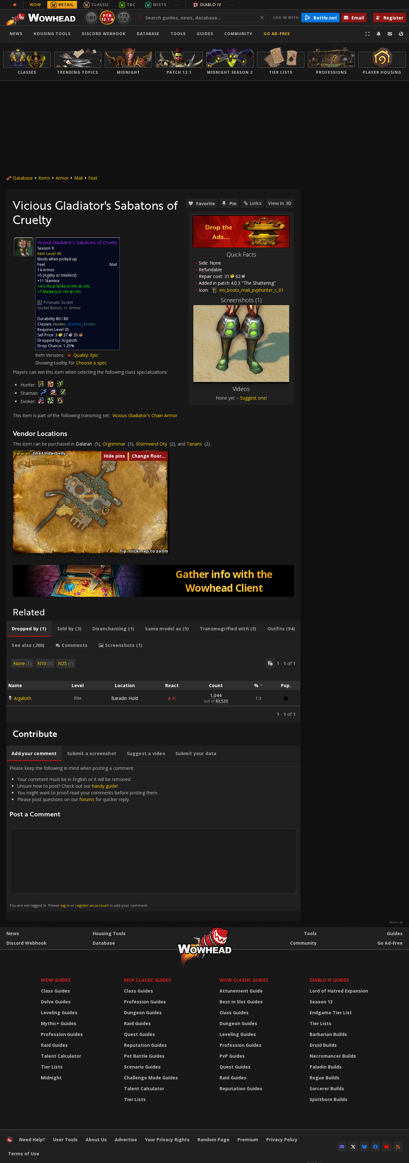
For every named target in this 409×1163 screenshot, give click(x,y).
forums (86, 799)
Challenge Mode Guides (151, 1078)
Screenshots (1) (241, 300)
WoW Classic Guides (244, 980)
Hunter (59, 324)
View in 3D (279, 203)
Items (44, 178)
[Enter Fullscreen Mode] (367, 34)
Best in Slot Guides (241, 1002)
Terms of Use (23, 1154)
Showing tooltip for (55, 363)
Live (91, 17)
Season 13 (321, 1002)
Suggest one (253, 398)
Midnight (51, 1078)
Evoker (90, 324)
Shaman (74, 324)
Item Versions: (50, 355)
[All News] (15, 5)
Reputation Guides (145, 1045)
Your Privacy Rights (167, 1140)
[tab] (29, 629)
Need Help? (32, 1140)
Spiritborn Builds (328, 1099)
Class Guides (55, 991)
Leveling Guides (59, 1012)
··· (176, 4)
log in (65, 905)
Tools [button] (178, 33)
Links (255, 203)
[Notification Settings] (378, 34)
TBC (131, 4)
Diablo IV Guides (329, 980)
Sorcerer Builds (327, 1088)
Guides (205, 33)
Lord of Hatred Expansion (339, 991)
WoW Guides (56, 980)
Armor (62, 178)
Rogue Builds (324, 1078)
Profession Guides (62, 1034)
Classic (100, 4)
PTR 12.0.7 (123, 17)
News (16, 33)
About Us (96, 1140)
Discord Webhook (104, 33)
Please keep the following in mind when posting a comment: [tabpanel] (84, 836)
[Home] (42, 18)
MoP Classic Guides (147, 980)
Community (238, 33)
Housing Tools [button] (52, 33)
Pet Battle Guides (144, 1056)
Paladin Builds (326, 1067)
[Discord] (342, 1147)
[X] (353, 1147)
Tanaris (194, 444)
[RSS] (398, 1147)
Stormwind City (151, 444)
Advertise (126, 1140)
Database (148, 33)
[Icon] (24, 247)
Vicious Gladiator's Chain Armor (144, 415)
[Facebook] (375, 1147)
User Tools (65, 1140)
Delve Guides (56, 1002)
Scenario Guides (142, 1067)
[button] (106, 510)
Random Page (213, 1140)
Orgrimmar (114, 444)
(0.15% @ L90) (69, 291)
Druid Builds (323, 1045)
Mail (78, 178)
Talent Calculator (61, 1056)
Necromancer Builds (333, 1056)
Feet (92, 178)
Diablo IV (210, 4)
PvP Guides (232, 1056)
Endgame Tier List (331, 1012)
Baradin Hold (124, 698)
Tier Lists (52, 1067)
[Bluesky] (364, 1147)
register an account (92, 905)
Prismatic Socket (58, 302)
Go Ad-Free (277, 33)
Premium (247, 1140)
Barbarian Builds (328, 1034)
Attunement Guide (241, 991)
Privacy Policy (281, 1140)
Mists (159, 4)
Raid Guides (54, 1045)
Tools (310, 933)
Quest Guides (139, 1034)
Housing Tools (109, 933)
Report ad (396, 922)
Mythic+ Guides (58, 1023)
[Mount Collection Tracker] (153, 581)
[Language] (401, 34)
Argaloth (22, 698)
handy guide (104, 786)
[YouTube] (386, 1147)
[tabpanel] (153, 688)
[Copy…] (270, 663)
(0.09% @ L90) (78, 286)
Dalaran (84, 444)
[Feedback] (390, 34)
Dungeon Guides (143, 1012)
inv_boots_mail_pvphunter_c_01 (251, 290)
